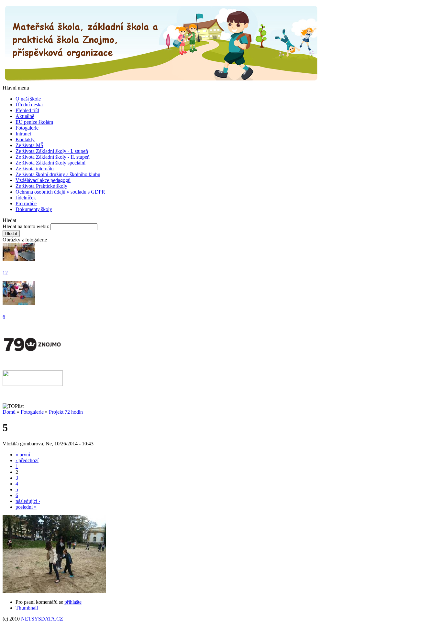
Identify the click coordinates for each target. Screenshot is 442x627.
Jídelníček (26, 197)
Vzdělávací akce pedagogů (43, 180)
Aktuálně (25, 116)
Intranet (23, 133)
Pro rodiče (26, 203)
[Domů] (161, 82)
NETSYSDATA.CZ (42, 619)
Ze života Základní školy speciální (50, 162)
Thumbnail (27, 608)
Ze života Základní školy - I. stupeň (52, 151)
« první (23, 454)
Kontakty (25, 139)
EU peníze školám (34, 122)
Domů (9, 412)
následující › (28, 501)
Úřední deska (29, 104)
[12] (19, 259)
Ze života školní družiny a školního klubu (58, 174)
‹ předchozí (27, 460)
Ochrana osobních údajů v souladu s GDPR (60, 192)
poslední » (26, 507)
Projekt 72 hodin (66, 412)
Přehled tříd (27, 110)
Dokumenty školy (34, 209)
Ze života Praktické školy (41, 186)
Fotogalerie (27, 128)
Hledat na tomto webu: (26, 226)
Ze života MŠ (29, 145)
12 (5, 272)
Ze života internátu (35, 168)
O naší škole (28, 98)
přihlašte (73, 602)
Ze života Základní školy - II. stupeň (53, 157)
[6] (19, 303)
